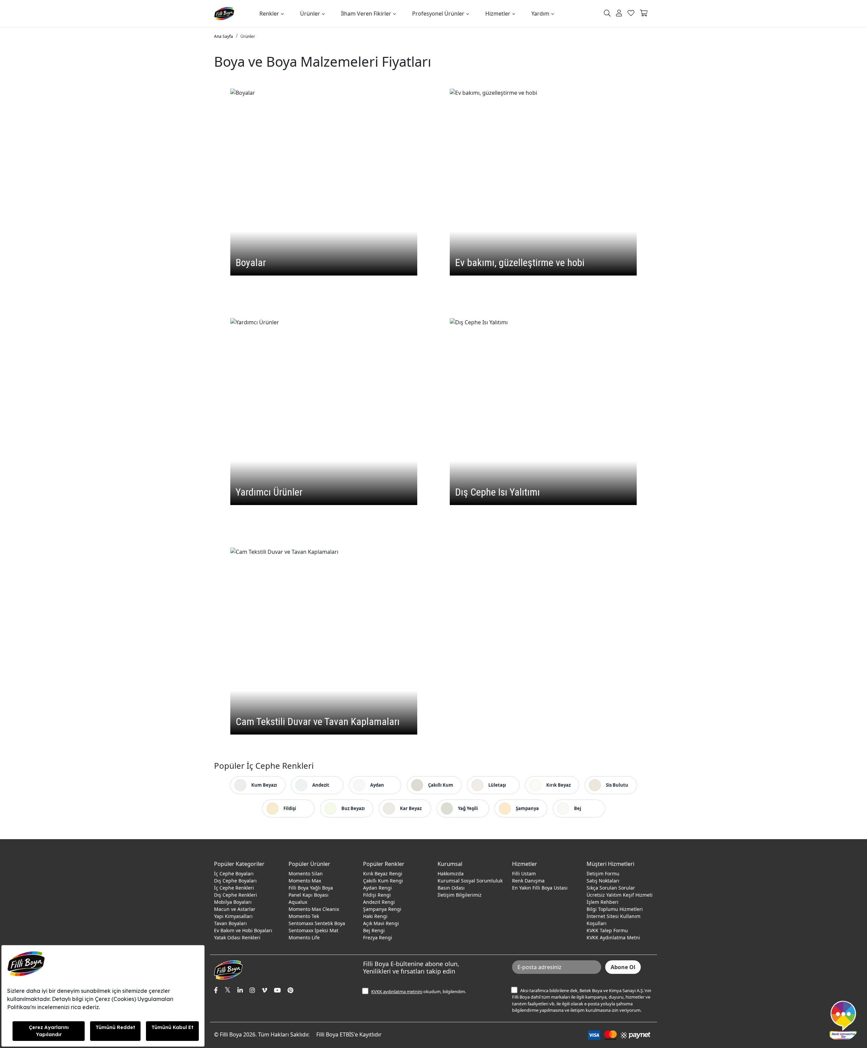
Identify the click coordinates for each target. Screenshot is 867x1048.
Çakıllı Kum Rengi (383, 880)
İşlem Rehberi (602, 902)
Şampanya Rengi (382, 909)
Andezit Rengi (379, 902)
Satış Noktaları (603, 880)
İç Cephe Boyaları (234, 873)
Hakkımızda (451, 873)
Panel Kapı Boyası (309, 895)
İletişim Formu (603, 873)
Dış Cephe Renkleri (235, 895)
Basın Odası (451, 888)
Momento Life (304, 937)
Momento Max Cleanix (314, 909)
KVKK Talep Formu (607, 930)
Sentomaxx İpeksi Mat (313, 930)
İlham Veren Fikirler (366, 13)
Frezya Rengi (377, 937)
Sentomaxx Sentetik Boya (317, 923)
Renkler (269, 13)
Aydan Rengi (377, 888)
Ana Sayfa (223, 36)
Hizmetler (497, 13)
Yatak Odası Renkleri (237, 937)
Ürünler (310, 13)
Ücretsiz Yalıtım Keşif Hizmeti (620, 895)
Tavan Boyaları (230, 923)
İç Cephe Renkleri (234, 888)
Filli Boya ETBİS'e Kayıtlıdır (349, 1034)
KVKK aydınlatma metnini (396, 991)
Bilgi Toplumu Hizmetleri (615, 909)
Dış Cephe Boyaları (235, 880)
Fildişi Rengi (377, 895)
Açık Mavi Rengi (381, 923)
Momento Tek (304, 916)
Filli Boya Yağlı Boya (311, 888)
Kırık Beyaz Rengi (382, 873)
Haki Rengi (375, 916)
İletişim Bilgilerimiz (460, 895)
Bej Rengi (374, 930)
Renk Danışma (528, 880)
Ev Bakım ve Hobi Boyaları (243, 930)
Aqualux (298, 902)
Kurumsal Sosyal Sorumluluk (470, 880)
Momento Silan (306, 873)
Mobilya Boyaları (233, 902)
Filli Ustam (524, 873)
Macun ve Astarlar (234, 909)
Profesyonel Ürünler (438, 13)
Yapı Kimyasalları (233, 916)
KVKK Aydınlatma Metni (613, 937)
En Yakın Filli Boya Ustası (540, 888)
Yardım (540, 13)
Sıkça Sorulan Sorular (611, 888)
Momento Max (305, 880)
